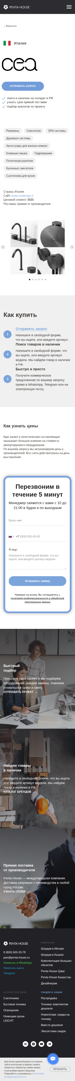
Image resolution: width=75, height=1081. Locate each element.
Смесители (34, 130)
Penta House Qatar (53, 971)
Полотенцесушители (19, 160)
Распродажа (49, 998)
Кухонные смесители (19, 168)
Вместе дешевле (52, 1025)
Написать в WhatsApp (17, 962)
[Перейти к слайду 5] (42, 279)
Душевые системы (18, 138)
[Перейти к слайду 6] (45, 279)
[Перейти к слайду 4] (39, 279)
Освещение (11, 1010)
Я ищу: (13, 549)
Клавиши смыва (16, 153)
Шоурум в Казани (52, 954)
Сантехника (11, 998)
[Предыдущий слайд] (3, 247)
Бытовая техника (15, 1004)
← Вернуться (10, 26)
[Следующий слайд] (72, 247)
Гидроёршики (43, 153)
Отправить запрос (31, 329)
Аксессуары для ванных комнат (26, 145)
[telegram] (49, 1044)
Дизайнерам (49, 983)
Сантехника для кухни (20, 175)
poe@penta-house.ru (16, 957)
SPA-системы (57, 130)
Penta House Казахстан (56, 977)
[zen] (33, 1044)
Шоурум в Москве (52, 948)
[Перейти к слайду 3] (36, 279)
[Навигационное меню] (69, 7)
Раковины (12, 130)
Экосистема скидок (53, 1031)
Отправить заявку (37, 580)
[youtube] (41, 1044)
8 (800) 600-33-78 (14, 952)
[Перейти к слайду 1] (29, 279)
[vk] (25, 1044)
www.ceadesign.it (22, 195)
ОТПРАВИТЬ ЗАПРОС (23, 86)
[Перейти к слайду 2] (32, 279)
